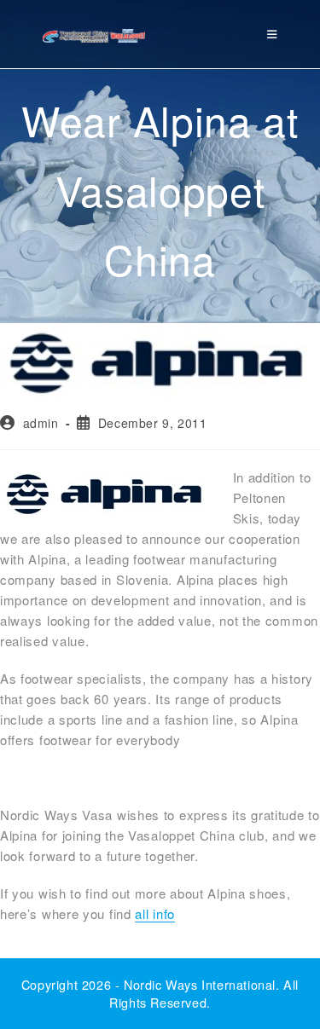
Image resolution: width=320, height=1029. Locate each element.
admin (41, 422)
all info (155, 913)
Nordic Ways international (200, 984)
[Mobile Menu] (272, 34)
